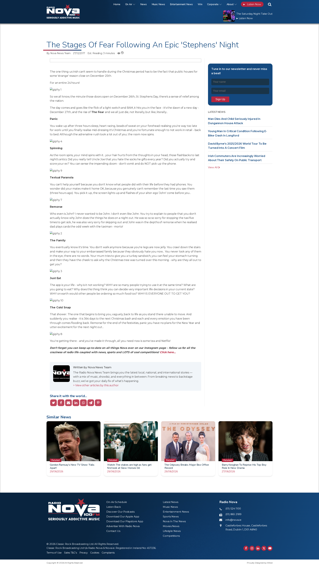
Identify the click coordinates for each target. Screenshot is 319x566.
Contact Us (113, 531)
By (59, 53)
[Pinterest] (98, 402)
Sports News (171, 516)
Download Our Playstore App (124, 521)
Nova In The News (174, 521)
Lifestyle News (172, 531)
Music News (158, 4)
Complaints (108, 552)
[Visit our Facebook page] (246, 548)
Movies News (171, 526)
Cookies (94, 552)
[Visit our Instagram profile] (252, 548)
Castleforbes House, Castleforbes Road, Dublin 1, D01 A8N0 (246, 527)
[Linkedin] (76, 402)
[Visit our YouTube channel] (269, 548)
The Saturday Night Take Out (254, 13)
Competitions (171, 535)
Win (200, 4)
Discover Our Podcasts (120, 511)
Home (116, 4)
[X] (53, 402)
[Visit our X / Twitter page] (263, 548)
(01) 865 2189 (233, 514)
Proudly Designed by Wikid (259, 563)
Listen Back (113, 506)
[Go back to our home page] (74, 509)
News (143, 4)
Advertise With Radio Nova (123, 526)
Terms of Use (54, 552)
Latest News (170, 502)
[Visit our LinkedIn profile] (258, 548)
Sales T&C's (70, 552)
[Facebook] (61, 402)
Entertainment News (181, 4)
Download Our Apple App (122, 516)
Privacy (83, 552)
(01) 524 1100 (233, 508)
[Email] (68, 402)
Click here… (168, 352)
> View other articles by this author (95, 385)
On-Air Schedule (116, 502)
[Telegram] (90, 402)
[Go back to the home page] (67, 4)
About (230, 4)
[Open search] (269, 4)
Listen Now (252, 4)
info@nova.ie (233, 519)
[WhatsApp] (83, 402)
